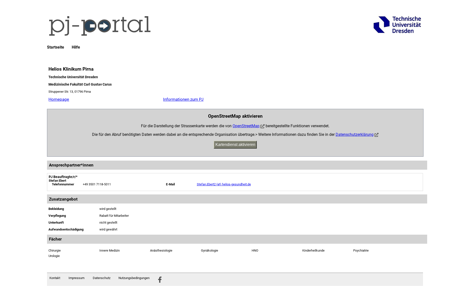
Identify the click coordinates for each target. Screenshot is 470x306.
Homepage (58, 99)
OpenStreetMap (246, 126)
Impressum (76, 278)
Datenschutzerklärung (355, 134)
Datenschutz (101, 278)
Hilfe (76, 47)
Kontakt (54, 278)
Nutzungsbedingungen (134, 278)
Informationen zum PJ (183, 99)
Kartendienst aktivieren (235, 144)
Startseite (55, 47)
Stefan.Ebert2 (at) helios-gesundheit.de (224, 184)
